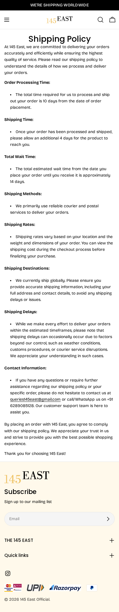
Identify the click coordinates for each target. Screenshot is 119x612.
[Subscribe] (108, 519)
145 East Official (34, 599)
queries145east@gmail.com (35, 399)
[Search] (100, 20)
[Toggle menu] (6, 20)
